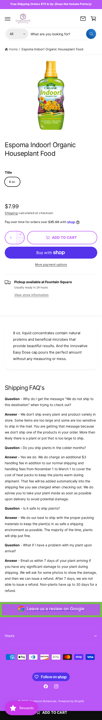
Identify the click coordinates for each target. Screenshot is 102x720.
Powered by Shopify (71, 701)
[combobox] (63, 34)
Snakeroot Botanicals (42, 701)
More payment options (51, 264)
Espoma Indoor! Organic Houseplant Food (52, 49)
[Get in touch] (83, 18)
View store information (31, 295)
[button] (7, 18)
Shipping (11, 213)
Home (13, 49)
